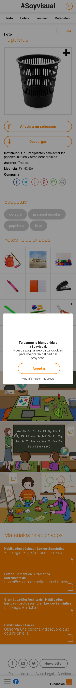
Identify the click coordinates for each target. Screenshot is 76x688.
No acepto (48, 378)
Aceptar (39, 368)
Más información (31, 378)
